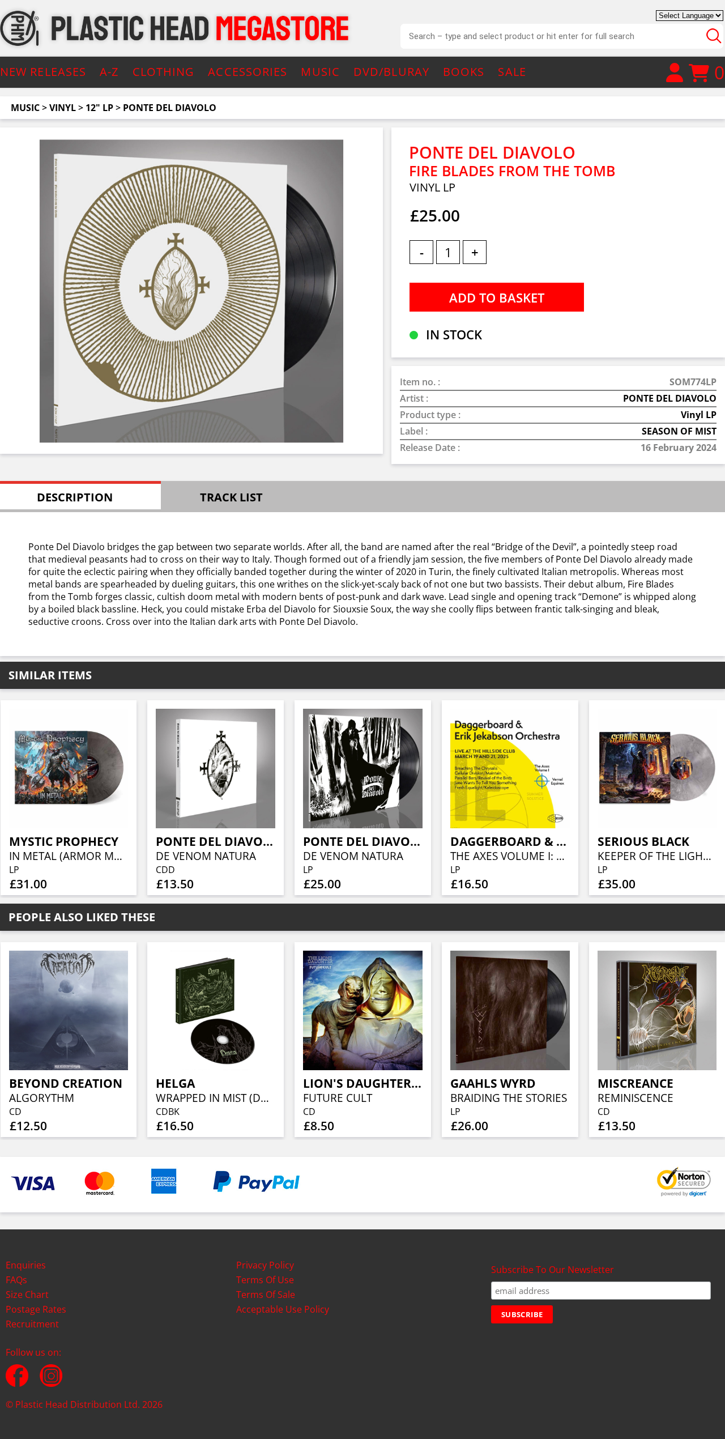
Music (25, 107)
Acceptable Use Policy (282, 1309)
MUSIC (320, 71)
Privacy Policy (265, 1265)
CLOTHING (164, 71)
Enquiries (26, 1265)
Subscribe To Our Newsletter (552, 1269)
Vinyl (62, 107)
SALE (512, 71)
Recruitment (32, 1324)
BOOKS (464, 71)
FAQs (16, 1280)
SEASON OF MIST (679, 431)
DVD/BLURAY (391, 71)
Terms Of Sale (265, 1294)
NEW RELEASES (43, 71)
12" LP (99, 107)
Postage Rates (36, 1309)
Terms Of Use (265, 1280)
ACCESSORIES (247, 71)
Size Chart (27, 1294)
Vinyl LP (699, 414)
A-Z (109, 71)
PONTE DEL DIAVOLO (169, 107)
